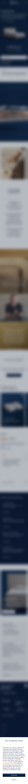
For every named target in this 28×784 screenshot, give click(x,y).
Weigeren (14, 779)
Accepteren (14, 775)
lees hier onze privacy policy (10, 763)
